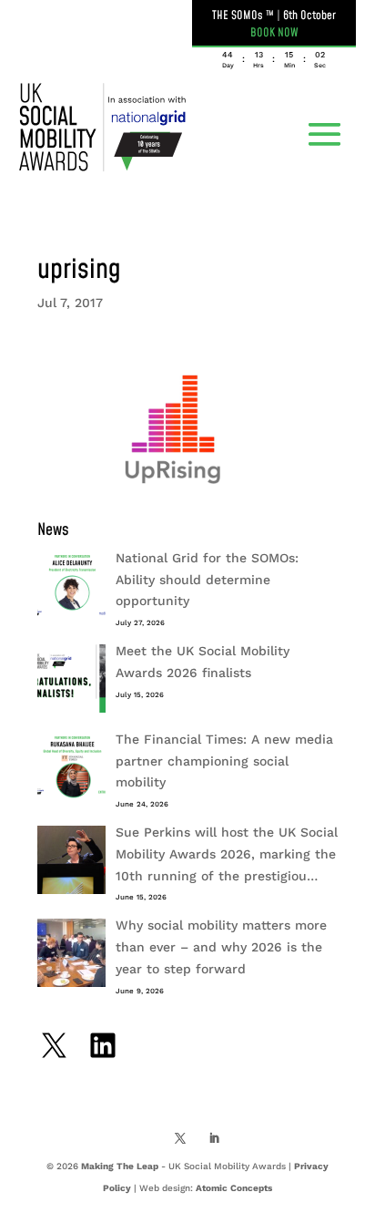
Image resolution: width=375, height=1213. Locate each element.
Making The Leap (119, 1166)
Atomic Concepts (234, 1188)
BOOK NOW (274, 33)
